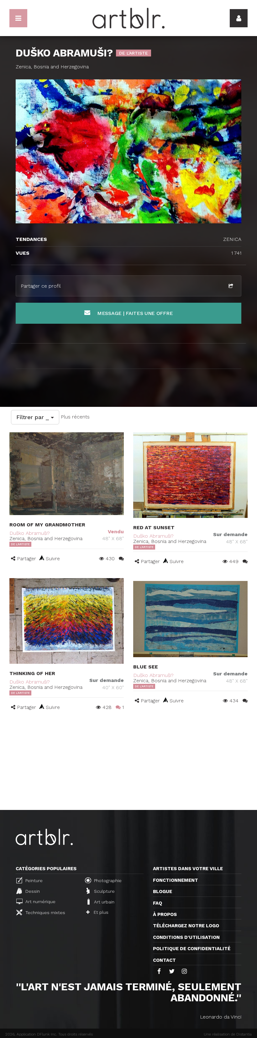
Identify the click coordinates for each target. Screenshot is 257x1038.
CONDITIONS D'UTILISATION (186, 937)
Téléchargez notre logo (186, 926)
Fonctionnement (175, 880)
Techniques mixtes (44, 912)
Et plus (100, 912)
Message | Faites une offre (134, 313)
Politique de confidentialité (191, 948)
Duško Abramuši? (29, 533)
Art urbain (103, 901)
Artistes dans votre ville (188, 868)
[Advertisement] (128, 763)
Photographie (107, 880)
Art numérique (39, 901)
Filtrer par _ (33, 417)
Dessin (32, 891)
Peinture (33, 880)
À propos (165, 914)
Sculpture (104, 891)
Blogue (162, 891)
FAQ (157, 903)
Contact (164, 960)
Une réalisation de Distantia (228, 1034)
